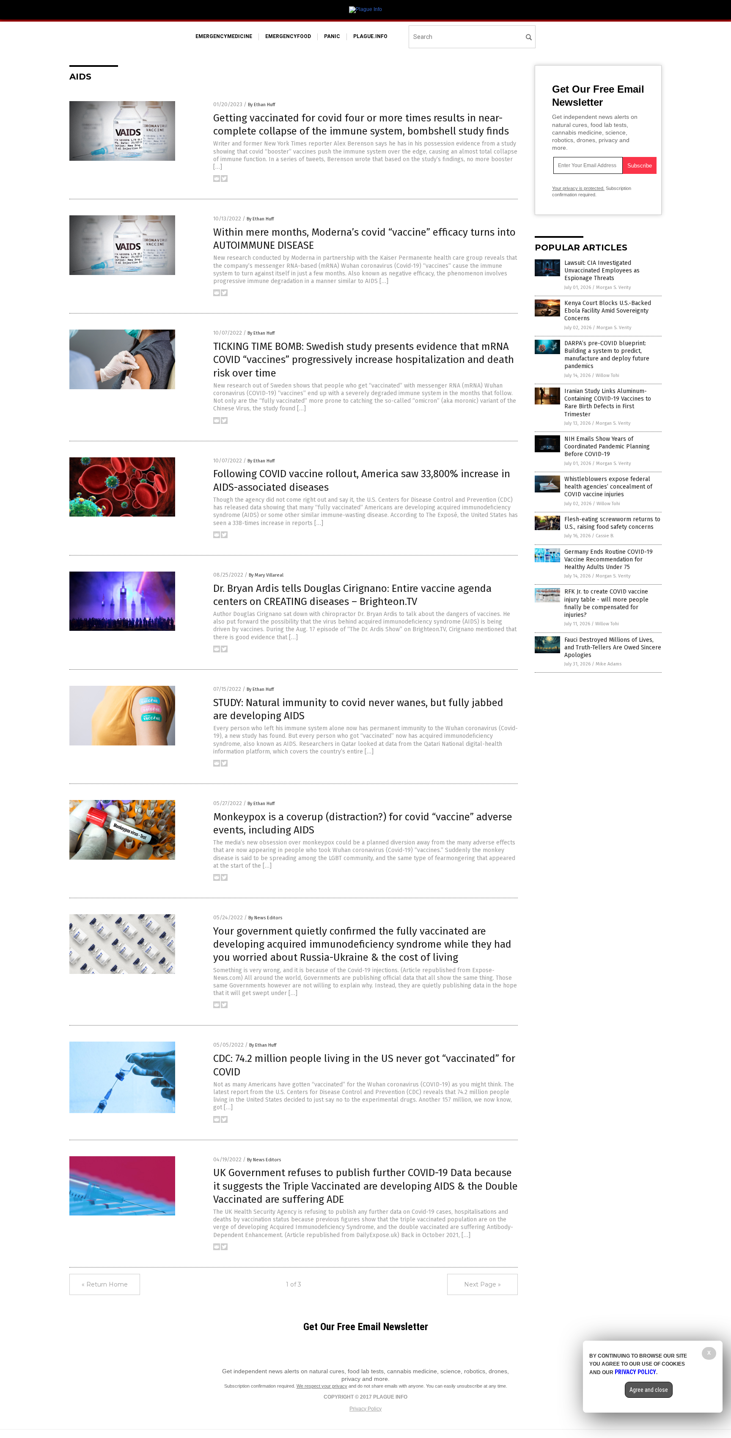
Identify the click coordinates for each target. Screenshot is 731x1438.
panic (332, 36)
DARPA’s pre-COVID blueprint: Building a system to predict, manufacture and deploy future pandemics (606, 355)
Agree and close (648, 1389)
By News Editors (265, 918)
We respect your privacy (322, 1386)
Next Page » (482, 1284)
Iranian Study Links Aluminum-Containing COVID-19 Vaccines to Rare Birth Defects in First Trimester (607, 403)
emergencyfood (288, 36)
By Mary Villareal (266, 575)
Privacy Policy (365, 1409)
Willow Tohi (607, 375)
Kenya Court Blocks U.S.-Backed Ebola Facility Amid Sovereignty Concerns (607, 311)
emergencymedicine (223, 36)
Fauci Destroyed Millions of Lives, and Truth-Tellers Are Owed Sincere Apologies (612, 647)
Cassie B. (605, 536)
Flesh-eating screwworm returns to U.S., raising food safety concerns (612, 523)
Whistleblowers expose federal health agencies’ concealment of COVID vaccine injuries (608, 487)
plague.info (370, 36)
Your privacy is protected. (578, 188)
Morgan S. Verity (613, 287)
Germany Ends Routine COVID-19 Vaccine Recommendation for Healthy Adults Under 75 (608, 559)
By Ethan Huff (261, 104)
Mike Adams (608, 664)
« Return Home (105, 1284)
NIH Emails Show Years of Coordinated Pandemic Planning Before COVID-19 (607, 446)
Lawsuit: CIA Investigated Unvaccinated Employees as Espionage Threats (602, 270)
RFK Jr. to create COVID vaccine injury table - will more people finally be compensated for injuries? (606, 603)
